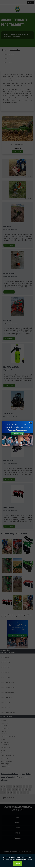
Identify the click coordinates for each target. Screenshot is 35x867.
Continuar (17, 863)
